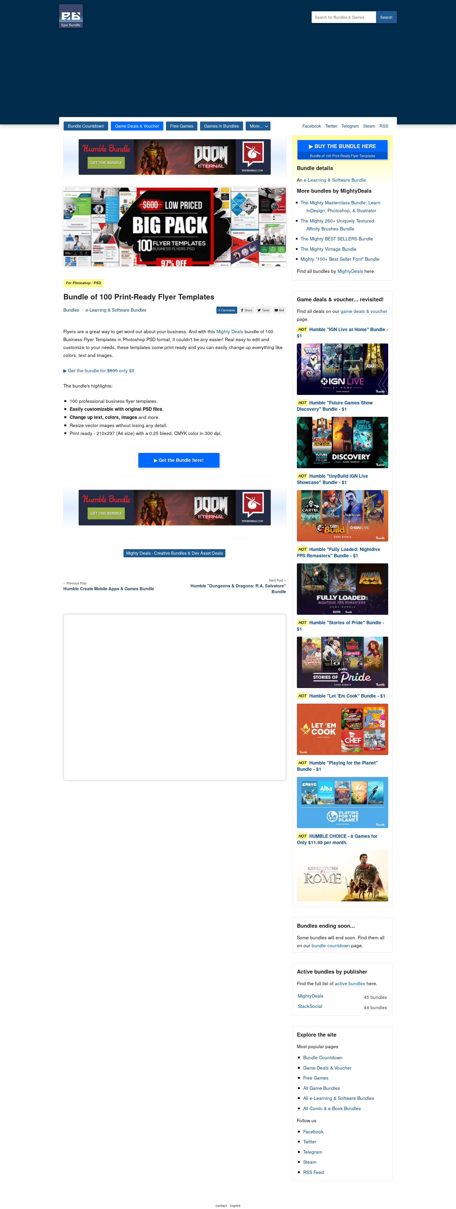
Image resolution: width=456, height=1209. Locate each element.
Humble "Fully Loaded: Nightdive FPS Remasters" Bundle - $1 (338, 552)
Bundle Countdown (86, 126)
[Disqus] (174, 696)
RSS (383, 126)
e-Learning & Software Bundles (116, 309)
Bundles (71, 309)
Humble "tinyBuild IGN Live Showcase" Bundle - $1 (332, 479)
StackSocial (342, 1006)
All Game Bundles (321, 1088)
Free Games (181, 126)
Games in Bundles (221, 126)
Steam (369, 126)
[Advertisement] (228, 71)
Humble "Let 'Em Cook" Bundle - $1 (347, 696)
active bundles (350, 983)
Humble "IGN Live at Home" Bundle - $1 (342, 332)
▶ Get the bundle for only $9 (98, 370)
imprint (235, 1205)
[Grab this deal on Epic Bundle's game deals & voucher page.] (342, 369)
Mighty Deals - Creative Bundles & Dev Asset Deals (174, 553)
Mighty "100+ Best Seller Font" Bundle (340, 258)
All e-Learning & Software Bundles (338, 1098)
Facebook (311, 126)
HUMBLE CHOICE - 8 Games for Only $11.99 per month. (337, 839)
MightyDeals (350, 271)
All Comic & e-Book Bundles (332, 1108)
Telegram (350, 126)
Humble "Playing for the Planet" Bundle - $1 (337, 766)
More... (256, 126)
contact (221, 1205)
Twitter (331, 126)
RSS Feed (313, 1172)
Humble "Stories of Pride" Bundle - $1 (340, 625)
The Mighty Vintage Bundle (329, 248)
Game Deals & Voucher (137, 126)
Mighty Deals (229, 331)
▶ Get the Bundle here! (179, 460)
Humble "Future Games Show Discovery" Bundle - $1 (335, 405)
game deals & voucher (364, 311)
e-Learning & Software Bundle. (335, 179)
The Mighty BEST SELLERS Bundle (337, 238)
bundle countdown (331, 945)
